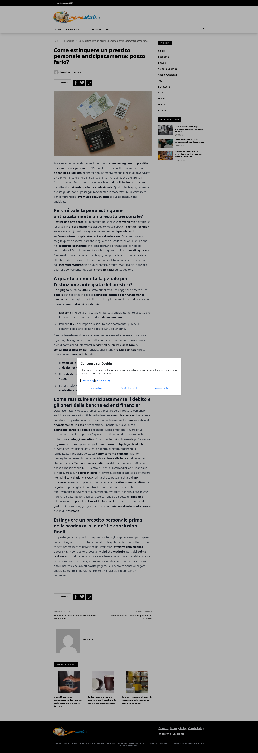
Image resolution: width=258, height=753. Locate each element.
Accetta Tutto (161, 388)
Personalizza (96, 388)
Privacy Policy (103, 380)
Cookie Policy (87, 380)
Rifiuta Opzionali (129, 388)
